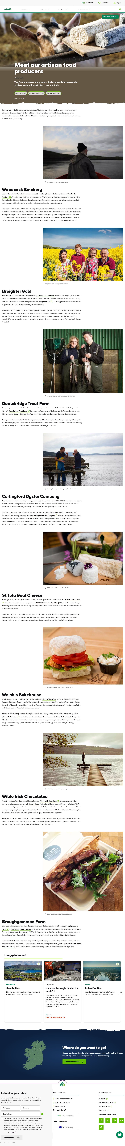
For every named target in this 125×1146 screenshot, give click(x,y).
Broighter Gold (44, 301)
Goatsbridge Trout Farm (18, 411)
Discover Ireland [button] (72, 1062)
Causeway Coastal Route (70, 943)
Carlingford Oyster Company (44, 515)
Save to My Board (108, 16)
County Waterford (49, 699)
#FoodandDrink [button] (20, 93)
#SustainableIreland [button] (53, 93)
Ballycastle (15, 929)
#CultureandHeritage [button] (36, 93)
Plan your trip (62, 9)
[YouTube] (121, 1120)
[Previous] (4, 992)
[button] (39, 964)
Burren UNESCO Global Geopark (49, 602)
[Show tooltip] (42, 1114)
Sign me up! (9, 1137)
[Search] (118, 9)
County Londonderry (46, 295)
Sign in (119, 3)
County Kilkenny (20, 414)
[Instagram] (107, 1120)
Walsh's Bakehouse (9, 716)
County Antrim (25, 929)
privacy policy (12, 1132)
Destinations (24, 9)
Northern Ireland (8, 946)
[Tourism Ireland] (10, 9)
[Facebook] (101, 1120)
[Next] (120, 992)
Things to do (43, 9)
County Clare (34, 804)
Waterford (67, 716)
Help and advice (83, 9)
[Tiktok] (101, 1127)
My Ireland (105, 2)
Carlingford (59, 500)
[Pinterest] (114, 1120)
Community (89, 2)
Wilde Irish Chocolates (48, 801)
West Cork (20, 194)
